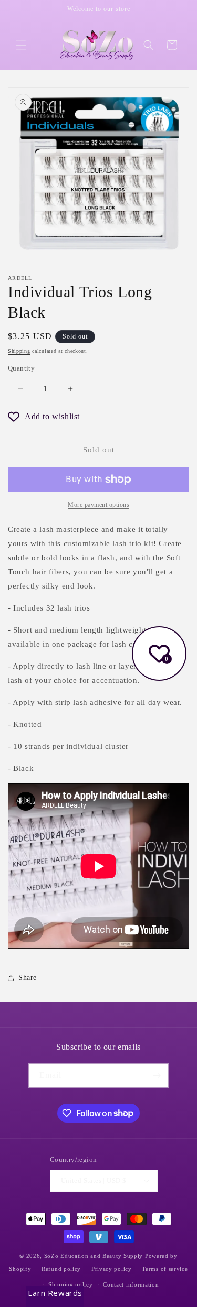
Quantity (21, 368)
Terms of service (165, 1269)
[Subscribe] (156, 1075)
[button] (21, 45)
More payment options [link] (98, 504)
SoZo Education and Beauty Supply (93, 1255)
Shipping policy (70, 1284)
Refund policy (61, 1269)
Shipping (19, 351)
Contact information (131, 1284)
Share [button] (27, 978)
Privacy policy (111, 1269)
